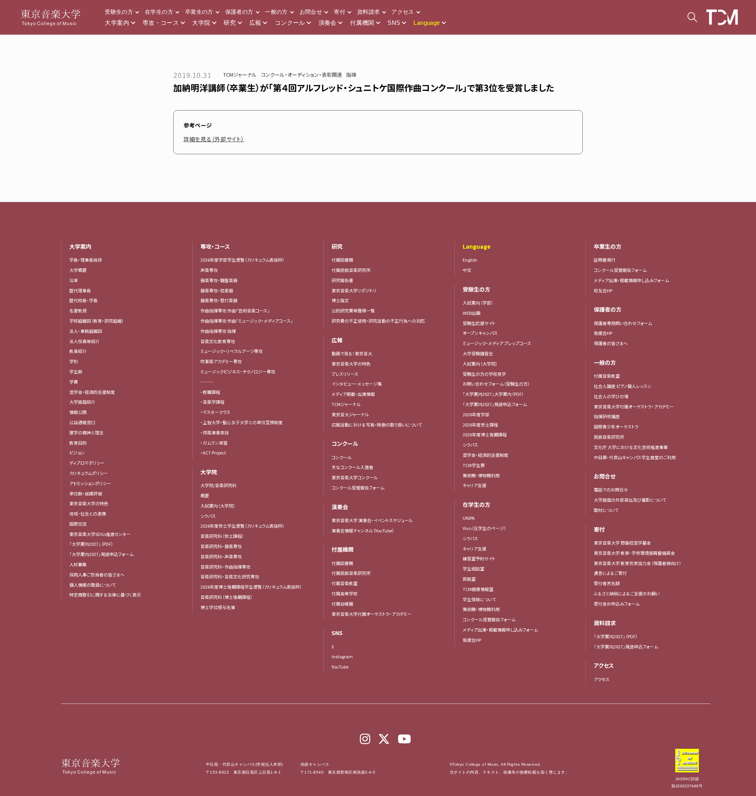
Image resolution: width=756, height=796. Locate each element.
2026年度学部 (476, 414)
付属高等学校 (345, 593)
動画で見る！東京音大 (352, 353)
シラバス (208, 516)
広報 (255, 22)
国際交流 (78, 524)
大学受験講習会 (478, 353)
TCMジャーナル (240, 74)
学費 (73, 382)
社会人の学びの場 (611, 396)
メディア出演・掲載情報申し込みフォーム (500, 629)
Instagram (342, 656)
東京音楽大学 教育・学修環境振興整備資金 (634, 553)
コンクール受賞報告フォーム (358, 487)
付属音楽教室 (345, 583)
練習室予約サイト (479, 558)
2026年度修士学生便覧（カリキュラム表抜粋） (242, 526)
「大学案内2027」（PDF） (91, 544)
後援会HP (472, 640)
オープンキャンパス (480, 333)
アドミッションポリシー (90, 483)
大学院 (201, 22)
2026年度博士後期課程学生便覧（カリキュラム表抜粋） (251, 587)
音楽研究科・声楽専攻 (221, 556)
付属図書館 (342, 260)
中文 (467, 270)
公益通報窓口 (82, 422)
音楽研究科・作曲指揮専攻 (225, 566)
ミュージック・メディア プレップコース (497, 343)
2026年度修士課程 (480, 424)
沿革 (73, 280)
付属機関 (362, 22)
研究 (230, 22)
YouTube (340, 666)
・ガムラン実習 (214, 443)
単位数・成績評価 (85, 493)
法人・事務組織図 (85, 331)
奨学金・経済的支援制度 (92, 392)
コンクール (290, 22)
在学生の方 (159, 12)
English (470, 260)
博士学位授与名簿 (217, 607)
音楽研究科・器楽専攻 (221, 546)
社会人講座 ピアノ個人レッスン (622, 386)
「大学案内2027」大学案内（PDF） (493, 394)
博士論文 (340, 300)
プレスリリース (345, 374)
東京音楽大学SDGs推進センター (100, 534)
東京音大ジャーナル (350, 414)
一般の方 (276, 12)
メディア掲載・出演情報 (353, 394)
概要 (204, 495)
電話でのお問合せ (611, 489)
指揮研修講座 (607, 416)
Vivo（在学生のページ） (484, 528)
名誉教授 (78, 310)
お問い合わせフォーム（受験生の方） (496, 383)
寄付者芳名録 (607, 583)
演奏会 (328, 22)
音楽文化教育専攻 (217, 341)
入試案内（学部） (478, 302)
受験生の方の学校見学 (484, 374)
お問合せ (311, 12)
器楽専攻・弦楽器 (218, 290)
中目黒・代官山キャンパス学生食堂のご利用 (635, 457)
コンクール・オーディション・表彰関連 (301, 74)
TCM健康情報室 (478, 589)
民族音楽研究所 (609, 437)
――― (206, 382)
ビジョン (77, 452)
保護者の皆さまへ (611, 343)
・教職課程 (210, 392)
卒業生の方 (199, 12)
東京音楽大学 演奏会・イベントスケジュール (372, 520)
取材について (606, 510)
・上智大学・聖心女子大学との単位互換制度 (241, 422)
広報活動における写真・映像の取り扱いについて (377, 424)
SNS (393, 22)
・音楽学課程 (212, 402)
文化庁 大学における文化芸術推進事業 (631, 447)
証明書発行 (604, 260)
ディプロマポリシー (87, 463)
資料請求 (368, 12)
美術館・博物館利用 (481, 475)
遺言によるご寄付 (610, 573)
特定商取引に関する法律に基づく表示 (105, 594)
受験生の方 (119, 12)
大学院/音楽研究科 (218, 485)
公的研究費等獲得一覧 (353, 310)
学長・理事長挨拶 (85, 260)
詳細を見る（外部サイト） (213, 139)
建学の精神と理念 (86, 432)
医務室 (469, 579)
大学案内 (117, 22)
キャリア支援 (474, 485)
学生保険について (479, 599)
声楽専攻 (209, 270)
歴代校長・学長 (83, 300)
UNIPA (469, 518)
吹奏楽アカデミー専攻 (221, 361)
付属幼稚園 (342, 603)
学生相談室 (473, 568)
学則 (73, 361)
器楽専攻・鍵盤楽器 (221, 280)
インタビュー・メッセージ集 (359, 383)
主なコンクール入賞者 (352, 467)
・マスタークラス (215, 412)
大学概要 (78, 270)
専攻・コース (161, 22)
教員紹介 (78, 351)
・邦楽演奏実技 (214, 432)
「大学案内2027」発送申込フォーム (101, 554)
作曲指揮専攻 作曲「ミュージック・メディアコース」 (246, 321)
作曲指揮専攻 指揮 (218, 331)
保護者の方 (239, 12)
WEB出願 (471, 313)
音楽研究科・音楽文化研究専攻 (229, 576)
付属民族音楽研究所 (351, 270)
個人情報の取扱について (92, 585)
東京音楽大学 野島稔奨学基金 (622, 542)
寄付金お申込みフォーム (616, 603)
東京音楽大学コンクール (355, 477)
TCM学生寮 (474, 465)
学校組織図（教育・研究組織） (96, 321)
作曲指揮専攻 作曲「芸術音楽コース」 (235, 310)
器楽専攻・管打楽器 (221, 300)
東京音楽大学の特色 (88, 503)
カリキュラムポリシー (88, 473)
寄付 (339, 12)
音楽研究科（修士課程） (222, 536)
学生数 (75, 371)
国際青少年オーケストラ (616, 426)
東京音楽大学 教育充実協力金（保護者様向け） (638, 563)
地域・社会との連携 (87, 513)
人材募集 (78, 564)
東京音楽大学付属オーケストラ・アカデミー (371, 614)
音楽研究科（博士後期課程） (226, 597)
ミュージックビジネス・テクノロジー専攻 (237, 371)
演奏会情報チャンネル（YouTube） (363, 530)
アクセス (402, 12)
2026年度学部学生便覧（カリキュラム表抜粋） (242, 260)
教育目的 (78, 443)
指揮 (351, 74)
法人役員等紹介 (84, 341)
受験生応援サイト (479, 323)
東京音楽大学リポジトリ (354, 290)
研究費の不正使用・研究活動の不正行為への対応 (378, 321)
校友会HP (603, 290)
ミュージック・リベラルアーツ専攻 (231, 351)
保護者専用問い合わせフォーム (623, 323)
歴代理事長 (80, 290)
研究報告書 (342, 280)
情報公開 (78, 412)
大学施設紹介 (82, 402)
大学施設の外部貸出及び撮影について (630, 500)
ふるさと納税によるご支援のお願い (627, 593)
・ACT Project (213, 452)
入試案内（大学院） (217, 505)
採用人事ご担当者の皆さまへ (96, 574)
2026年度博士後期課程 (485, 434)
